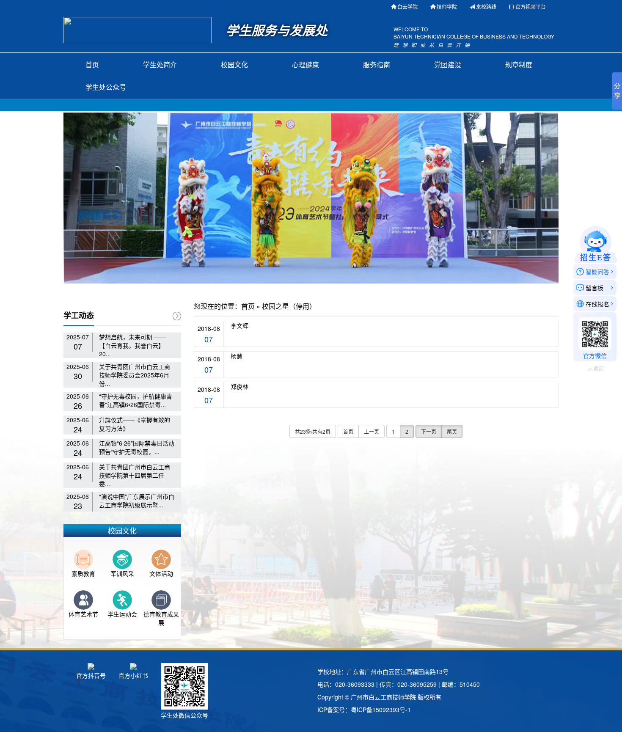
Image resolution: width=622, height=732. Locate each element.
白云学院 (407, 6)
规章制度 (518, 64)
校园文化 (234, 64)
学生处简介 (160, 64)
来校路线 (486, 6)
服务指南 (376, 64)
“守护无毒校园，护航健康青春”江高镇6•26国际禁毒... (135, 400)
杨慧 (236, 356)
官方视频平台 (530, 6)
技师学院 (447, 6)
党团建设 (447, 64)
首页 (92, 64)
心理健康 (305, 64)
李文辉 (239, 325)
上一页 (371, 431)
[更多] (177, 316)
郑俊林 (239, 386)
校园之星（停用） (289, 306)
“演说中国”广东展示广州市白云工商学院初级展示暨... (136, 500)
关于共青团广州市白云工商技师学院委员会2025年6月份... (134, 375)
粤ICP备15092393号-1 (381, 709)
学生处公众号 (105, 87)
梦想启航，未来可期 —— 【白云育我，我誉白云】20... (132, 345)
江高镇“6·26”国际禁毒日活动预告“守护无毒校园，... (136, 447)
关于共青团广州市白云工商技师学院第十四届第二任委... (134, 475)
